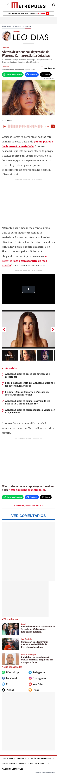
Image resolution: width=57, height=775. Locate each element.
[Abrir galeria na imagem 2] (28, 355)
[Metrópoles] (29, 5)
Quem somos (7, 758)
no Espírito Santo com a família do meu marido (25, 261)
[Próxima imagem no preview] (53, 329)
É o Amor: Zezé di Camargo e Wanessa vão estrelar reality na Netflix (27, 393)
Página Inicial (6, 26)
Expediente (21, 758)
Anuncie (22, 764)
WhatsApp (12, 672)
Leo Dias (28, 26)
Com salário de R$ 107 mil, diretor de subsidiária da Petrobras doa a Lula (34, 644)
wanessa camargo (34, 506)
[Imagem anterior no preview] (4, 329)
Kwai (36, 689)
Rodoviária (19, 506)
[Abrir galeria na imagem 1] (28, 329)
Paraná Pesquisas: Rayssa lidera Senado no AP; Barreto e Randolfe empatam (38, 629)
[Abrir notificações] (8, 5)
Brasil (23, 624)
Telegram (39, 672)
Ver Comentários (28, 516)
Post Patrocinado (38, 764)
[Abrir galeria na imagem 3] (45, 355)
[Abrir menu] (3, 5)
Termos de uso (8, 764)
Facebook (12, 678)
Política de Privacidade (41, 758)
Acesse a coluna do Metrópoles (27, 489)
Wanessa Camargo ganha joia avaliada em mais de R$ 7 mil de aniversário (27, 402)
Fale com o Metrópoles (12, 769)
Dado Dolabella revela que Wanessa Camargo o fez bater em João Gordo (30, 384)
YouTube (38, 684)
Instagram (39, 678)
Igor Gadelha (26, 639)
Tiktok (10, 689)
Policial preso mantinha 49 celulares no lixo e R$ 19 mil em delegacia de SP (37, 660)
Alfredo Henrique (28, 654)
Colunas (18, 26)
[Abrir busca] (53, 5)
